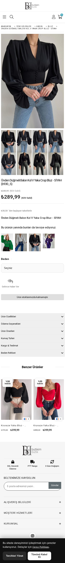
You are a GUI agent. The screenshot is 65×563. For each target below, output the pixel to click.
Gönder (55, 485)
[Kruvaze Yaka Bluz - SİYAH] (16, 399)
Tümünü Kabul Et (39, 555)
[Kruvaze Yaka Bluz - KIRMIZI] (48, 399)
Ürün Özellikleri (8, 316)
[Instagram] (32, 535)
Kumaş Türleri (7, 338)
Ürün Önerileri (7, 331)
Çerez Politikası (40, 547)
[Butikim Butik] (32, 6)
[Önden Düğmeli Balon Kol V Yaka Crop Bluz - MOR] (50, 241)
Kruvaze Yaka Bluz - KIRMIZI (46, 425)
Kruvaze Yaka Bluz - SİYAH (14, 425)
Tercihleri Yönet (14, 556)
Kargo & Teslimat (9, 345)
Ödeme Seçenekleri (10, 323)
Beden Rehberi (8, 353)
